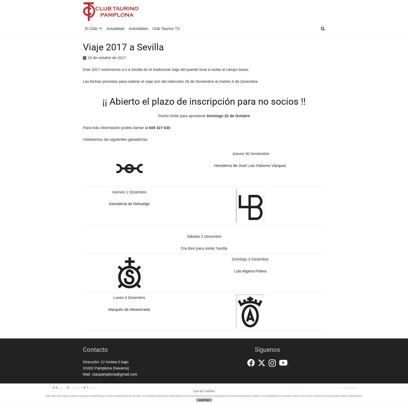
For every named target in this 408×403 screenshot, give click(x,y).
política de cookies (302, 396)
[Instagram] (272, 363)
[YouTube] (283, 363)
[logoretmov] (111, 11)
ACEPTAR (204, 400)
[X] (261, 363)
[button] (100, 28)
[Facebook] (251, 363)
